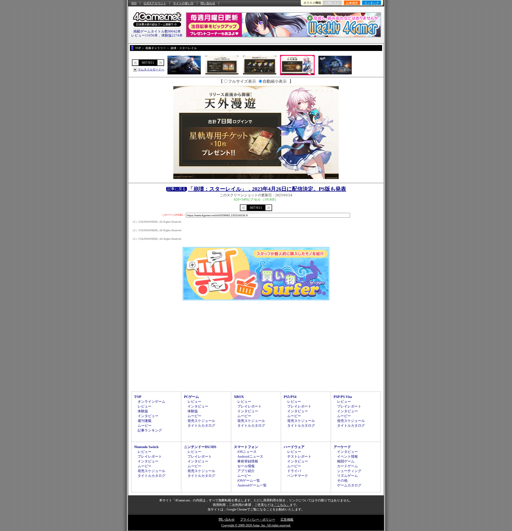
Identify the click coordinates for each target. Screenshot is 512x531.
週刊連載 (144, 421)
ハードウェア (294, 447)
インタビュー (148, 416)
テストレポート (299, 456)
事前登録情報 (247, 461)
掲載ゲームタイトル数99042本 (157, 31)
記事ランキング (150, 430)
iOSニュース (247, 452)
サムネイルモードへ (151, 69)
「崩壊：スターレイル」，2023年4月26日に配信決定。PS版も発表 (267, 189)
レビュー (144, 406)
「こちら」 (282, 505)
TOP (137, 397)
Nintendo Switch (146, 447)
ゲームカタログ (349, 485)
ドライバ (294, 471)
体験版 (143, 411)
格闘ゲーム (345, 461)
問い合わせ (208, 3)
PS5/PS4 (290, 397)
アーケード (342, 447)
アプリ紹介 (246, 471)
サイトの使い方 (183, 3)
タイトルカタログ (201, 426)
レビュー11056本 (144, 35)
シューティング (349, 471)
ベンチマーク (297, 476)
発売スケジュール (201, 421)
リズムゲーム (347, 476)
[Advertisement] (256, 345)
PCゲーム (191, 397)
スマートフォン (246, 447)
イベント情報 (347, 456)
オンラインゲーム (151, 402)
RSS (134, 3)
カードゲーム (347, 466)
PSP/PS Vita (343, 397)
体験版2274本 (172, 35)
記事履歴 (352, 3)
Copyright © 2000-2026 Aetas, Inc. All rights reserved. (256, 525)
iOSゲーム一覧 (248, 480)
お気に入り (332, 3)
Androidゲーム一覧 (252, 485)
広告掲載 (287, 519)
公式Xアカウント (154, 3)
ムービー (144, 426)
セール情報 (246, 466)
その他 (342, 480)
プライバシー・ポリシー (257, 519)
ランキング (371, 3)
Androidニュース (250, 456)
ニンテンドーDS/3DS (200, 447)
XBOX (239, 397)
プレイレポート (249, 406)
